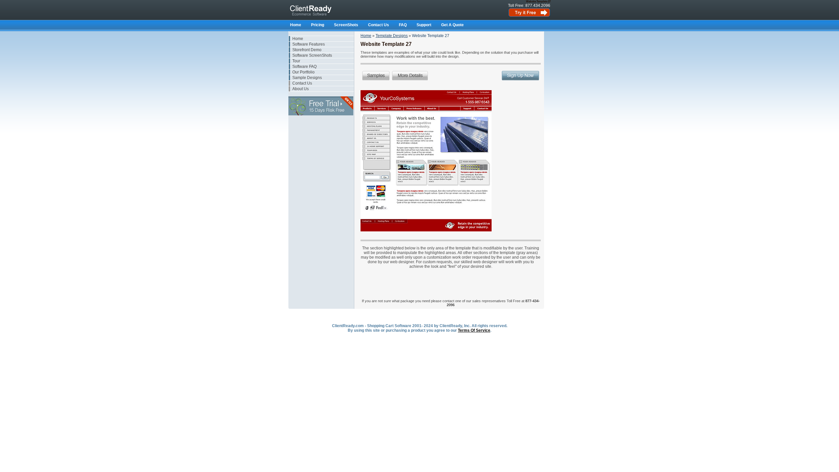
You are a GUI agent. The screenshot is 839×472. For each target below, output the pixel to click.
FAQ (403, 25)
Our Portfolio (303, 72)
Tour (296, 61)
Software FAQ (304, 66)
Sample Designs (307, 77)
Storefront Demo (307, 50)
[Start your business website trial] (529, 15)
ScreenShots (346, 25)
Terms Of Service (474, 330)
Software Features (308, 44)
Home (295, 25)
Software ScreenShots (312, 55)
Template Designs (392, 35)
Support (424, 25)
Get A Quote (452, 25)
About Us (300, 89)
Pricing (317, 25)
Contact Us (378, 25)
